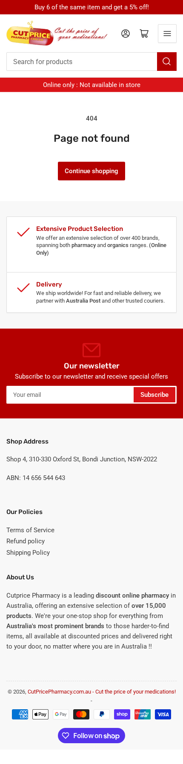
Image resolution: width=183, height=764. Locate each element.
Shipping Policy (28, 552)
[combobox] (91, 61)
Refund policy (25, 541)
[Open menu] (167, 33)
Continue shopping (91, 171)
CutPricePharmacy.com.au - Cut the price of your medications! (102, 691)
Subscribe (154, 395)
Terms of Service (30, 530)
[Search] (166, 61)
